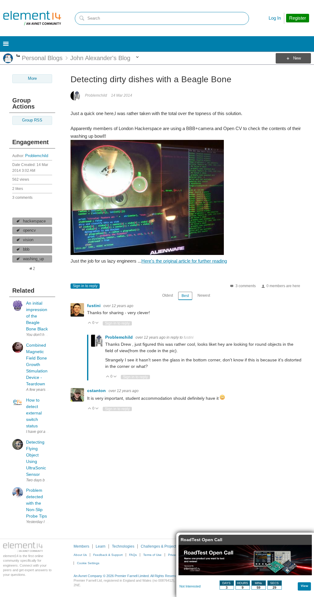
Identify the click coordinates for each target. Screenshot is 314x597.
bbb (26, 249)
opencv (29, 230)
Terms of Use (152, 555)
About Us (80, 555)
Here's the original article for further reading (184, 261)
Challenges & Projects (159, 546)
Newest (203, 295)
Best (185, 296)
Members (81, 546)
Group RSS (32, 120)
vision (28, 240)
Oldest (167, 295)
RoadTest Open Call (201, 539)
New (297, 58)
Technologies (123, 546)
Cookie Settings (88, 563)
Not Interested (190, 586)
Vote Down (97, 323)
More (18, 56)
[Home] (32, 18)
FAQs (133, 555)
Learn (100, 546)
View (304, 585)
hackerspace (34, 221)
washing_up (33, 259)
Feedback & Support (108, 555)
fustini (94, 305)
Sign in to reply (85, 286)
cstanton (97, 390)
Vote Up (89, 323)
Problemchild (36, 156)
